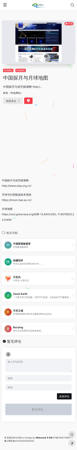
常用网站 (8, 70)
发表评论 (64, 396)
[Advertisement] (38, 142)
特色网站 (20, 70)
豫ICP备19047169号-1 (61, 437)
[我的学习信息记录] (38, 5)
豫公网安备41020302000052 (19, 440)
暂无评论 (14, 341)
